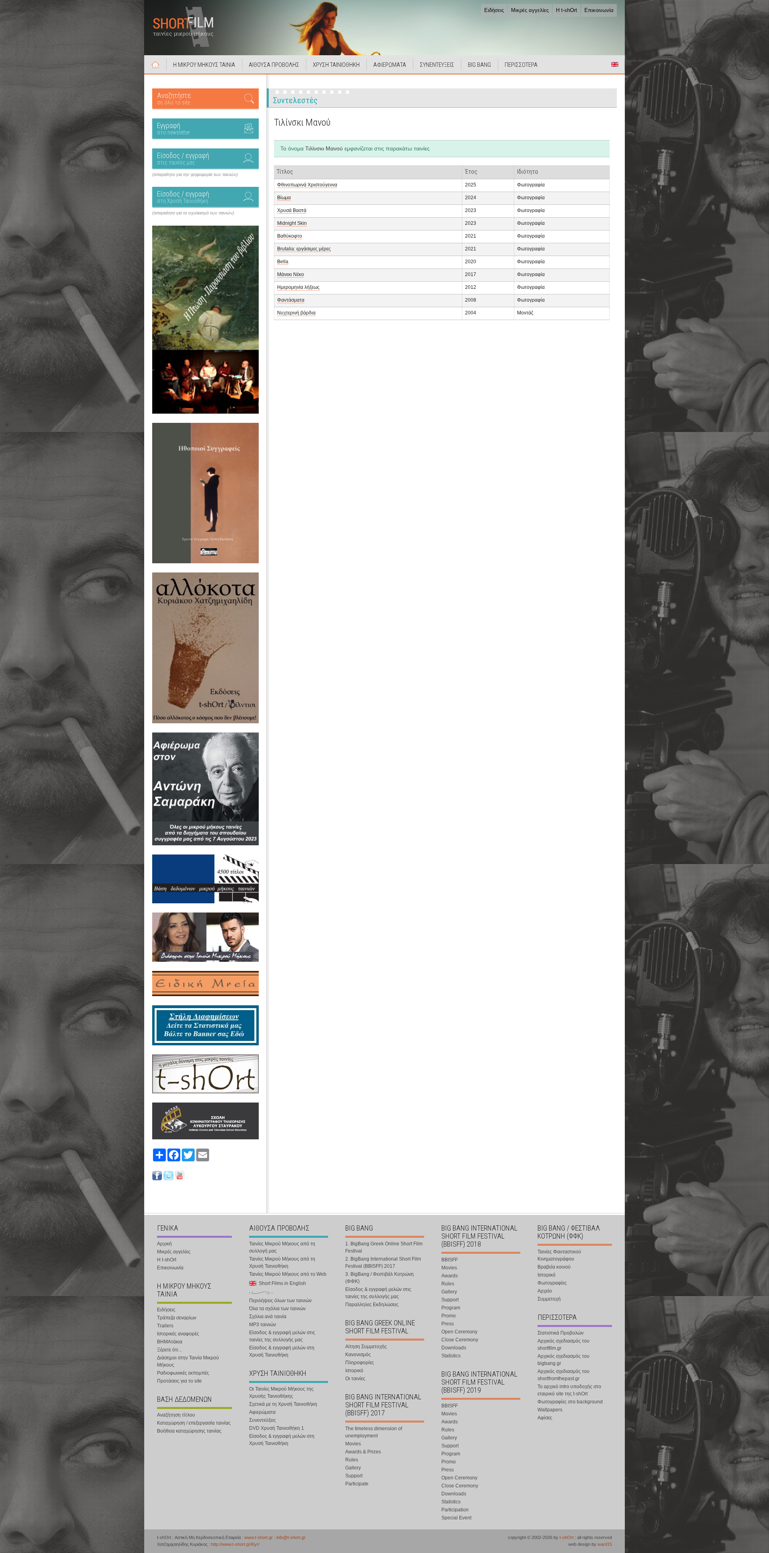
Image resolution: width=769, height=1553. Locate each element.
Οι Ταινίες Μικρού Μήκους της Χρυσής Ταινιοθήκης (281, 1392)
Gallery (353, 1468)
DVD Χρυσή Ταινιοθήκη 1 (276, 1428)
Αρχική (155, 64)
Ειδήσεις (494, 10)
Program (450, 1308)
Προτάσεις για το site (179, 1381)
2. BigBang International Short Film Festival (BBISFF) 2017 (383, 1262)
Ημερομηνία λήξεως (298, 287)
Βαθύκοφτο (289, 236)
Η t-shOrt (566, 10)
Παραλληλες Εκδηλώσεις (372, 1304)
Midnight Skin (292, 223)
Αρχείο (544, 1291)
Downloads (453, 1348)
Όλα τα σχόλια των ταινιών (277, 1308)
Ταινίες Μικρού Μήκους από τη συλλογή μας (282, 1247)
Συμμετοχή (549, 1299)
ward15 (605, 1544)
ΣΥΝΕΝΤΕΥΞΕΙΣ (437, 64)
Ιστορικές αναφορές (178, 1334)
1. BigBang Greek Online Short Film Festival (384, 1247)
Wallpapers (549, 1410)
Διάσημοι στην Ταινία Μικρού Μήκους (188, 1361)
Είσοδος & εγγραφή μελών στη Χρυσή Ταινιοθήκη (281, 1351)
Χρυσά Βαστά (291, 210)
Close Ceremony (459, 1340)
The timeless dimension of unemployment (373, 1432)
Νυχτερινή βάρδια (296, 313)
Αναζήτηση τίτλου (176, 1415)
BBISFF (449, 1260)
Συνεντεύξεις (262, 1420)
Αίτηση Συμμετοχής (366, 1346)
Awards (449, 1276)
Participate (356, 1484)
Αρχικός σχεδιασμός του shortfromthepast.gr (563, 1375)
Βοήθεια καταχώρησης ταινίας (189, 1431)
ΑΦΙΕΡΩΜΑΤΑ (389, 64)
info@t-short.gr (291, 1537)
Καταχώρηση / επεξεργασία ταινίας (194, 1423)
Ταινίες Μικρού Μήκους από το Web (287, 1274)
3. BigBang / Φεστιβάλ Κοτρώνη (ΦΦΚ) (379, 1277)
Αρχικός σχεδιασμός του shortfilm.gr (563, 1344)
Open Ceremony (459, 1332)
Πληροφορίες (359, 1362)
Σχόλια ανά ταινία (267, 1316)
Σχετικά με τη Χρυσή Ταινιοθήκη (283, 1404)
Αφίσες (544, 1418)
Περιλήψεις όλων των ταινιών (280, 1300)
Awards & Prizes (363, 1452)
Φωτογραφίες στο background (570, 1402)
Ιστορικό (354, 1370)
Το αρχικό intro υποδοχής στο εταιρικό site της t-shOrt (569, 1390)
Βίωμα (284, 197)
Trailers (165, 1326)
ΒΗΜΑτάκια (169, 1342)
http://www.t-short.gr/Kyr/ (235, 1544)
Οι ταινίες (355, 1378)
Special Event (456, 1518)
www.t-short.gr (258, 1537)
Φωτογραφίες (552, 1283)
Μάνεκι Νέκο (290, 274)
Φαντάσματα (290, 300)
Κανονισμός (358, 1354)
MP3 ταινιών (262, 1324)
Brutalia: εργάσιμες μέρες (304, 249)
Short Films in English (615, 64)
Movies (353, 1444)
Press (447, 1324)
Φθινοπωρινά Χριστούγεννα (307, 185)
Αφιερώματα (262, 1412)
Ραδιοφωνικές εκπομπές (183, 1373)
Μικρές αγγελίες (530, 10)
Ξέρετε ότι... (169, 1350)
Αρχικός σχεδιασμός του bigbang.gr (563, 1359)
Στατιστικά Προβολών (560, 1333)
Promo (448, 1316)
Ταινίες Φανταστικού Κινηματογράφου (559, 1255)
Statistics (451, 1356)
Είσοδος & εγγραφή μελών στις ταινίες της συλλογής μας (282, 1336)
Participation (455, 1510)
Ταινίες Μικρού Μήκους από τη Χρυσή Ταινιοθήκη (282, 1262)
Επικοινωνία (599, 10)
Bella (282, 261)
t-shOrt (567, 1537)
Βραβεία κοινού (554, 1267)
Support (353, 1476)
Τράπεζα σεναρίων (176, 1318)
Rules (351, 1460)
